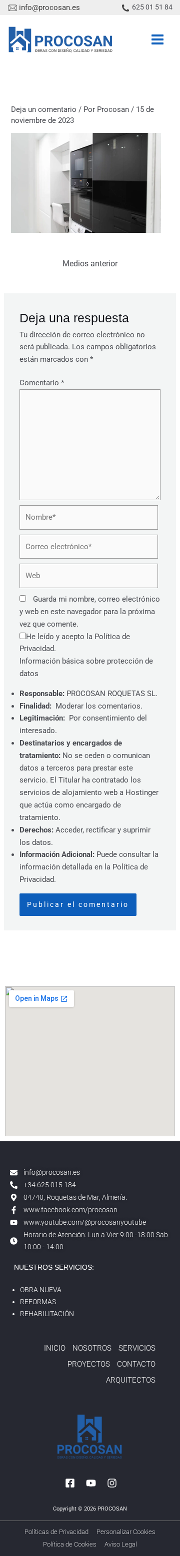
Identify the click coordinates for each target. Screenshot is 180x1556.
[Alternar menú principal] (157, 39)
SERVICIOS (137, 1348)
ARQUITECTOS (131, 1380)
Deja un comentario (43, 109)
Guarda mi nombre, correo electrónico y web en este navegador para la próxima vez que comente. (90, 612)
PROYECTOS (89, 1364)
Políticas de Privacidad (56, 1532)
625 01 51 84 (152, 7)
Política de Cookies (69, 1544)
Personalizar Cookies (126, 1532)
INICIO (55, 1348)
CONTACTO (136, 1364)
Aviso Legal (120, 1544)
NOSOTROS (92, 1348)
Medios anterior (90, 263)
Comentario (42, 382)
